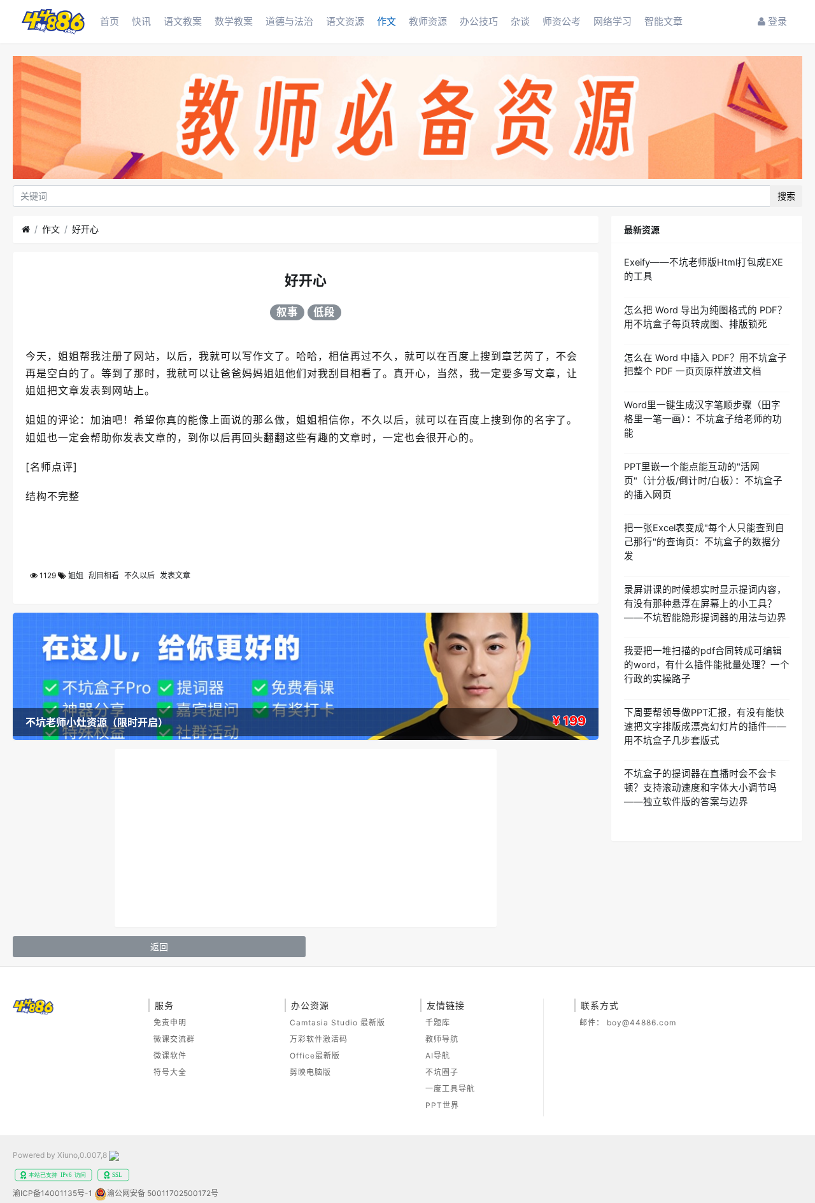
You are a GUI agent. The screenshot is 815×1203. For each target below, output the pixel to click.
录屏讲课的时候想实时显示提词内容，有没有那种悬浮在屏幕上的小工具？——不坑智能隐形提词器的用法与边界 (705, 603)
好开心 (85, 229)
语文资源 (345, 21)
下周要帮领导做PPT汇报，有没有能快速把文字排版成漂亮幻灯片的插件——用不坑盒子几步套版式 (705, 726)
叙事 (287, 312)
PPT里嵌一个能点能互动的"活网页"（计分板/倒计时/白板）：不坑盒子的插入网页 (703, 481)
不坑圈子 (441, 1072)
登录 (776, 21)
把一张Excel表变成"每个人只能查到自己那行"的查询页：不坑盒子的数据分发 (704, 542)
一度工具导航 (450, 1088)
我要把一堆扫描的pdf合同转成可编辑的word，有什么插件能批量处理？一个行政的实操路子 (707, 665)
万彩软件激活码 (319, 1039)
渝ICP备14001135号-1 (52, 1193)
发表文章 (175, 575)
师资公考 (561, 21)
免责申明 (170, 1022)
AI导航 (437, 1055)
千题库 (437, 1022)
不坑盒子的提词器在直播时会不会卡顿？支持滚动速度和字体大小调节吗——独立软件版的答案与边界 (700, 788)
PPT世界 (442, 1105)
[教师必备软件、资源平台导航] (407, 119)
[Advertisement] (306, 838)
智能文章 (663, 21)
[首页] (26, 229)
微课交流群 (174, 1039)
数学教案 (234, 21)
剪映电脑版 (310, 1072)
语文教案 (183, 21)
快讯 (141, 21)
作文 (386, 21)
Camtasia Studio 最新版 (337, 1022)
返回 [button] (159, 946)
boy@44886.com (641, 1022)
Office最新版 (315, 1055)
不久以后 (139, 575)
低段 (324, 312)
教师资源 (428, 21)
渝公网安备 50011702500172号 (162, 1193)
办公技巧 (479, 21)
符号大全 (170, 1072)
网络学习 (612, 21)
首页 (109, 21)
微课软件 (170, 1055)
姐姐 (75, 575)
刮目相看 (104, 575)
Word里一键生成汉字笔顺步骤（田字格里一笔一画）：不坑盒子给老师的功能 (703, 419)
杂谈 (520, 21)
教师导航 (441, 1039)
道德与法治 (289, 21)
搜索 (786, 195)
